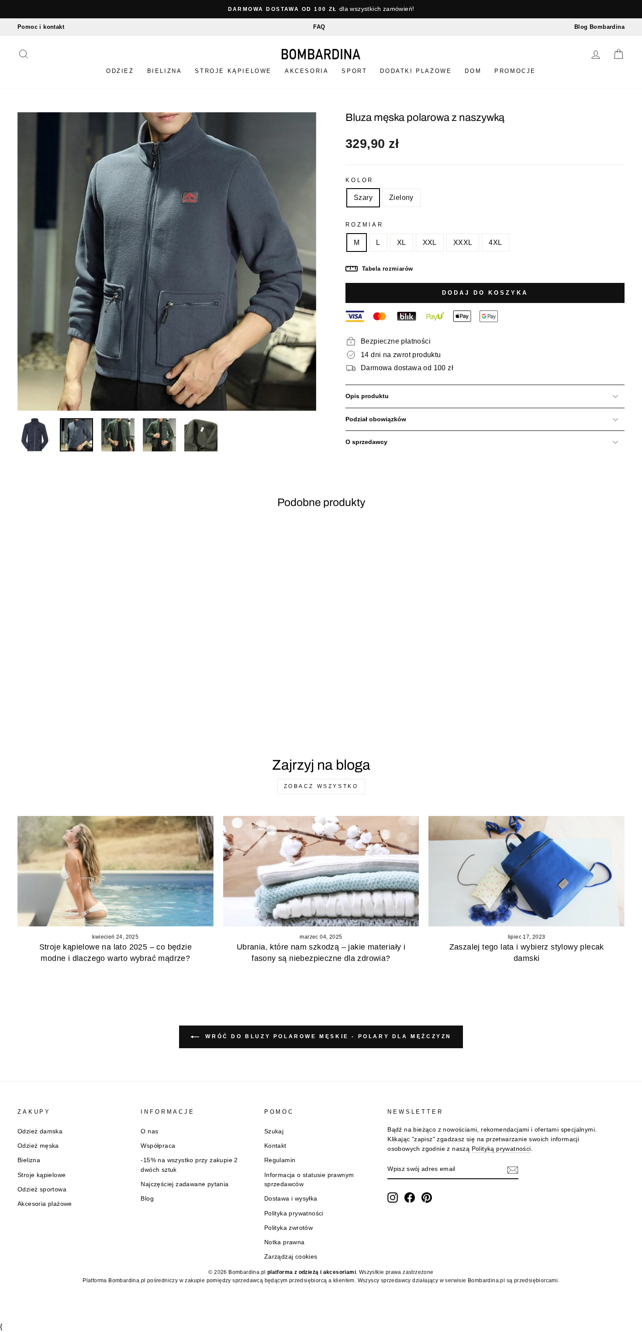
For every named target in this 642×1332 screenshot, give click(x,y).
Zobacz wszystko (321, 786)
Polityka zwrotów (288, 1228)
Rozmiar (364, 224)
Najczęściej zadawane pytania (184, 1184)
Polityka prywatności (294, 1213)
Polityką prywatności (501, 1149)
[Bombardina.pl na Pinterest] (426, 1197)
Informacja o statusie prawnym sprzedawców (309, 1180)
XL (401, 242)
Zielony (401, 197)
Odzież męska (38, 1146)
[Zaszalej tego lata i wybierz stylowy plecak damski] (526, 871)
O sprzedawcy (366, 442)
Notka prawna (284, 1242)
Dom (473, 71)
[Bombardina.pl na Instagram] (392, 1197)
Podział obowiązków (375, 419)
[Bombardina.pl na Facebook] (409, 1197)
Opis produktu (367, 396)
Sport (354, 71)
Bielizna (164, 71)
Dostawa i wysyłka (291, 1198)
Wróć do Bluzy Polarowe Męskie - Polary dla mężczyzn (327, 1036)
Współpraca (158, 1146)
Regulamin (280, 1160)
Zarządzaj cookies (291, 1256)
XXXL (463, 242)
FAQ (319, 27)
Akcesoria (306, 71)
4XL (495, 242)
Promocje (515, 71)
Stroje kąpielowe (233, 71)
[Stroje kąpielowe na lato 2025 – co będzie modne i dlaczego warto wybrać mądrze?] (115, 871)
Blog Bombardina (599, 27)
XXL (430, 242)
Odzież (120, 71)
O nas (149, 1131)
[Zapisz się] (512, 1169)
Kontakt (275, 1146)
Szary (363, 197)
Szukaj (273, 1131)
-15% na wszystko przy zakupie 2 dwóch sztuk (189, 1165)
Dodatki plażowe (416, 71)
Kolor (359, 180)
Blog (147, 1198)
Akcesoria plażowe (44, 1204)
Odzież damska (39, 1131)
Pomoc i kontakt (40, 27)
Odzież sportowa (41, 1189)
